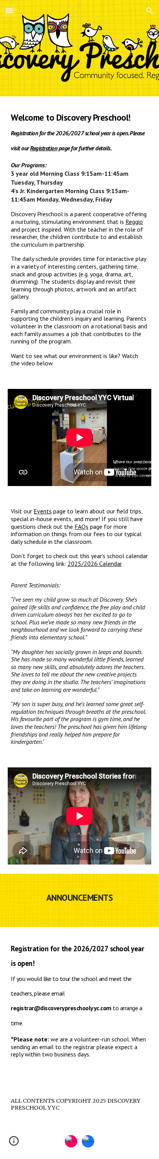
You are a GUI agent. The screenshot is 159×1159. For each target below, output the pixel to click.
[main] (79, 238)
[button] (9, 10)
